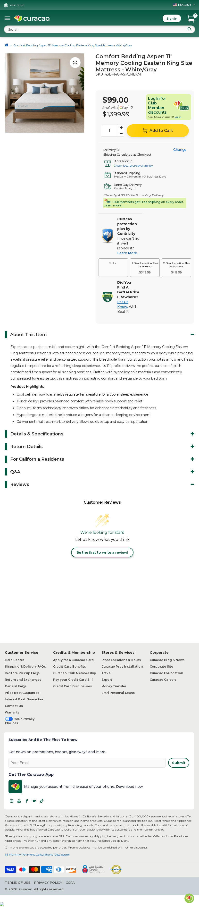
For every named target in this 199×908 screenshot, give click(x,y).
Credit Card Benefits (69, 666)
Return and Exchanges (23, 679)
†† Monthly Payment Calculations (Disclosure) (37, 854)
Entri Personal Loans (118, 693)
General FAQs (15, 686)
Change (179, 149)
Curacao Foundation (166, 673)
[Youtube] (19, 801)
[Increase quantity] (121, 128)
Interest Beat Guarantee (24, 699)
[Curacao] (32, 18)
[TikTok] (42, 801)
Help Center (14, 660)
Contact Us (14, 706)
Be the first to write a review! (102, 552)
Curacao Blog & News (167, 660)
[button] (113, 267)
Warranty (12, 712)
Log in (178, 117)
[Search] (189, 29)
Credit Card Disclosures (72, 686)
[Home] (6, 45)
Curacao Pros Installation (122, 666)
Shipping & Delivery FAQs (25, 666)
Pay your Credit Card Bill (73, 679)
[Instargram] (11, 801)
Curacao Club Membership (74, 673)
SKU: (100, 74)
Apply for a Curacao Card (73, 660)
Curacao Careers (163, 679)
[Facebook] (27, 801)
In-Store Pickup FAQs (22, 673)
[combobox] (99, 29)
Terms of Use (17, 882)
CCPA (70, 882)
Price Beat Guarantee (22, 693)
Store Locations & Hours (121, 660)
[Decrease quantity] (121, 133)
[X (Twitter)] (34, 801)
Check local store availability (133, 165)
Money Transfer (113, 686)
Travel (106, 673)
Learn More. (127, 253)
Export (106, 679)
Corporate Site (161, 666)
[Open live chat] (189, 898)
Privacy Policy (48, 882)
